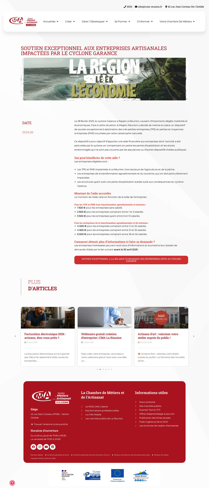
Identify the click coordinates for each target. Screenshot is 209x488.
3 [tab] (103, 369)
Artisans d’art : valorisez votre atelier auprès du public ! (158, 336)
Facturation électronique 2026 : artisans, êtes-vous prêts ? (45, 336)
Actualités (49, 21)
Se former (121, 21)
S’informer (143, 21)
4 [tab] (105, 369)
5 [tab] (108, 369)
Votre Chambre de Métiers (176, 21)
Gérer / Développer (93, 21)
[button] (15, 336)
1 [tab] (97, 369)
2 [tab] (100, 369)
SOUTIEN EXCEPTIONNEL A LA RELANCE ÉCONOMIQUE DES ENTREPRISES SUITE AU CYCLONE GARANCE (131, 259)
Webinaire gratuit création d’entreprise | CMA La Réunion (101, 336)
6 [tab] (111, 369)
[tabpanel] (47, 337)
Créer (68, 21)
